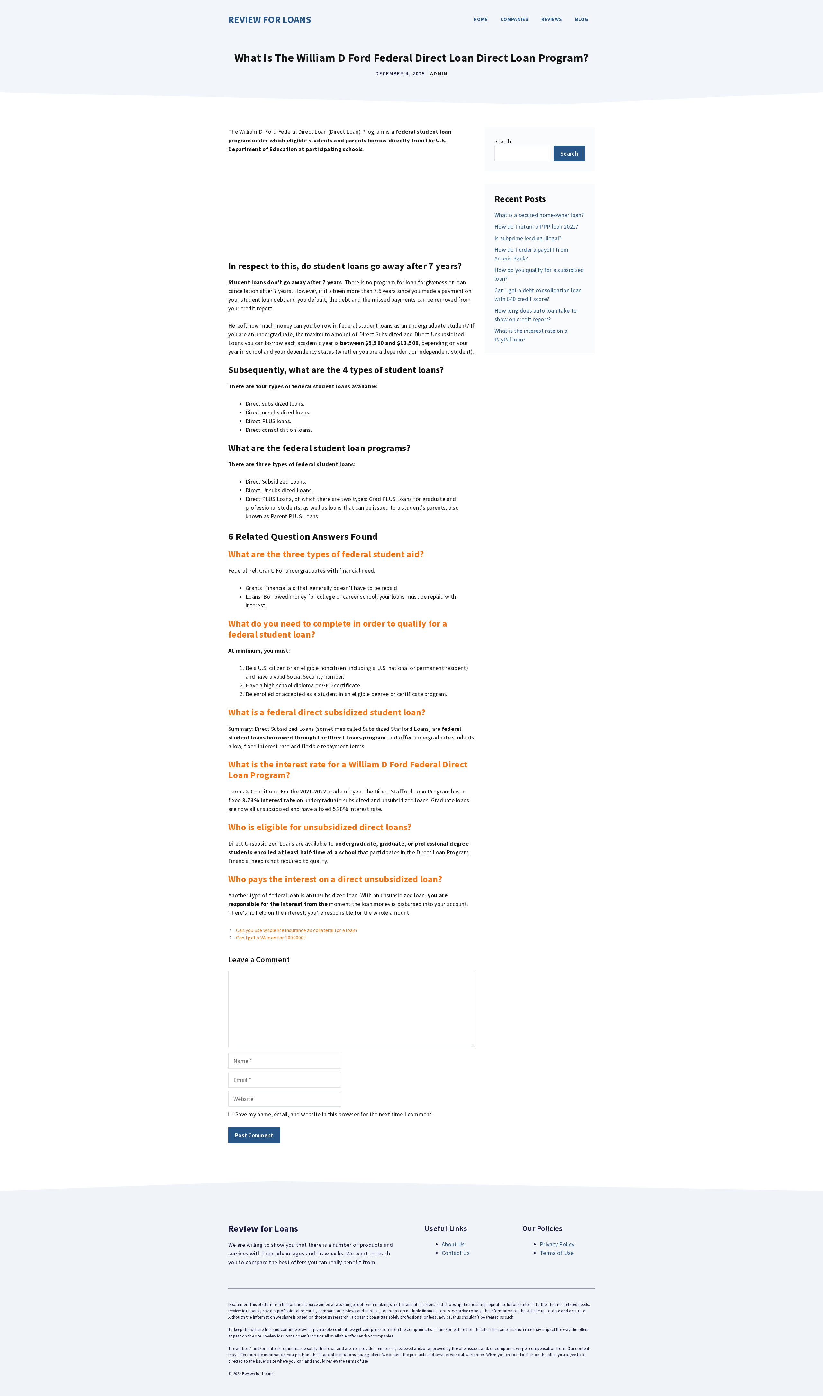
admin (439, 73)
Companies (515, 19)
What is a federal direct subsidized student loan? (327, 712)
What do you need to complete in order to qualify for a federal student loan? (337, 629)
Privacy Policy (557, 1244)
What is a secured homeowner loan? (539, 215)
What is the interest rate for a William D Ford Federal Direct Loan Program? (347, 769)
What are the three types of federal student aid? (326, 554)
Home (481, 19)
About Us (453, 1244)
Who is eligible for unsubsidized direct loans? (320, 827)
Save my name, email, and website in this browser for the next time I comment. (334, 1114)
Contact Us (456, 1252)
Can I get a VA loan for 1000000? (271, 938)
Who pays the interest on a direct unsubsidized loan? (335, 879)
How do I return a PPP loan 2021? (536, 226)
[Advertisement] (351, 207)
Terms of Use (557, 1252)
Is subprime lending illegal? (527, 238)
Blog (581, 19)
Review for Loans (270, 19)
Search (502, 141)
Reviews (551, 19)
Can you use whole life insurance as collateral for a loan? (296, 930)
